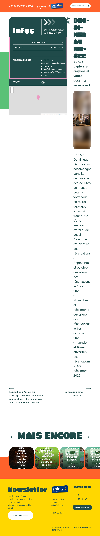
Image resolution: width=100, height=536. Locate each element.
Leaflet (42, 114)
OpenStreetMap (56, 114)
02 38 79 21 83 (47, 60)
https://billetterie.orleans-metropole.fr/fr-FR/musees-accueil (53, 72)
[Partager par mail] (73, 18)
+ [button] (12, 88)
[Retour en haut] (89, 532)
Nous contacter (82, 507)
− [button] (12, 91)
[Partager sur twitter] (73, 25)
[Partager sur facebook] (72, 22)
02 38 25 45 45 (58, 513)
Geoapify (48, 114)
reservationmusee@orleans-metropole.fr (53, 64)
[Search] (89, 5)
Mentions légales (82, 527)
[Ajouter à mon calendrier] (68, 22)
